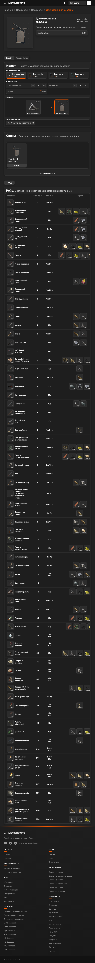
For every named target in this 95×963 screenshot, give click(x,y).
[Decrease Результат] (74, 85)
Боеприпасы (54, 901)
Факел (15, 776)
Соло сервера (10, 927)
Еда (50, 920)
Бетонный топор (20, 466)
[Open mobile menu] (89, 3)
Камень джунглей (17, 679)
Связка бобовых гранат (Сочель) (20, 360)
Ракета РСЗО (18, 204)
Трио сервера (10, 934)
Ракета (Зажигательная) (20, 456)
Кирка (15, 335)
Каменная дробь (19, 794)
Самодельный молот (19, 504)
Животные (8, 882)
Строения (8, 886)
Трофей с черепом (17, 662)
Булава (16, 610)
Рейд (9, 183)
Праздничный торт (18, 802)
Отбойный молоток (17, 351)
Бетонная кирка (19, 558)
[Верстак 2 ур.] (65, 75)
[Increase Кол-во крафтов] (43, 85)
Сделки (52, 854)
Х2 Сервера (9, 938)
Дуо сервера (9, 930)
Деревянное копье (18, 513)
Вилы (15, 475)
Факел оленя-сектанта (18, 758)
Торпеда (16, 619)
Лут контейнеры (11, 890)
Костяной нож (19, 431)
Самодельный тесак (19, 281)
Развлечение (54, 928)
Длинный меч (18, 343)
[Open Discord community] (5, 843)
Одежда (52, 909)
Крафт (9, 58)
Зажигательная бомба (19, 447)
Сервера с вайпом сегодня (15, 911)
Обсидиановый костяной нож (19, 439)
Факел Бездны (18, 750)
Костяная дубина (20, 706)
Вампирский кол (20, 698)
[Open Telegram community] (10, 843)
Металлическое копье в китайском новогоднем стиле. (19, 493)
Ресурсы (53, 936)
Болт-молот (18, 584)
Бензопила (17, 387)
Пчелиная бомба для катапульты (19, 810)
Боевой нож (18, 405)
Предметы (22, 10)
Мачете (16, 326)
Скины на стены (56, 880)
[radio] (16, 75)
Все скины (55, 867)
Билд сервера (10, 923)
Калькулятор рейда (12, 868)
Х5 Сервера (9, 942)
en (65, 3)
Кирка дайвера (19, 300)
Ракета (16, 256)
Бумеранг (17, 378)
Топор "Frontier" (20, 308)
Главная (8, 10)
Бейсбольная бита (18, 600)
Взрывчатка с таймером (18, 211)
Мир (6, 877)
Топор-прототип (20, 265)
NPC (6, 897)
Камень (16, 671)
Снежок (16, 636)
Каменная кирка (20, 566)
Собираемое (9, 894)
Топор (15, 317)
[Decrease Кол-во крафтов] (33, 85)
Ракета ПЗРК (18, 628)
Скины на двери (56, 872)
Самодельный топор (19, 220)
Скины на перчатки (57, 891)
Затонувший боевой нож (18, 412)
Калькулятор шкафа (12, 872)
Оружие (52, 947)
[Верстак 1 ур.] (45, 75)
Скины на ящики (56, 887)
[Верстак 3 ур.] (86, 75)
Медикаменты (55, 924)
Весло (15, 575)
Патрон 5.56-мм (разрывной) (20, 688)
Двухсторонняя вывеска (59, 10)
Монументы (9, 901)
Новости (7, 858)
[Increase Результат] (85, 85)
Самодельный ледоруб (19, 229)
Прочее (52, 951)
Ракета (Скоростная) (19, 548)
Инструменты (11, 864)
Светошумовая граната (19, 819)
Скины (52, 850)
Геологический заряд (19, 653)
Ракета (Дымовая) (17, 723)
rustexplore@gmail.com (28, 843)
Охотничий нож (19, 370)
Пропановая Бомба (18, 246)
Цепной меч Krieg (18, 421)
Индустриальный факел (20, 767)
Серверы (8, 907)
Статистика (54, 862)
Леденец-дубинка (17, 644)
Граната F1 (17, 733)
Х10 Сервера (9, 946)
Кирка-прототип (20, 273)
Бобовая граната (20, 593)
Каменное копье (20, 523)
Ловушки (53, 939)
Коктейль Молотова (17, 530)
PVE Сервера (9, 949)
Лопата (16, 715)
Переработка (22, 58)
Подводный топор (18, 290)
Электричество (55, 916)
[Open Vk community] (15, 843)
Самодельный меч (19, 238)
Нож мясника (18, 396)
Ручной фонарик (20, 741)
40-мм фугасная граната (20, 539)
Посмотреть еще (47, 174)
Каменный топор (20, 483)
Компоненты (54, 913)
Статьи (7, 854)
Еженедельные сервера (14, 919)
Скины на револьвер (58, 883)
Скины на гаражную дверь (60, 876)
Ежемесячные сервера (14, 915)
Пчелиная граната (16, 784)
